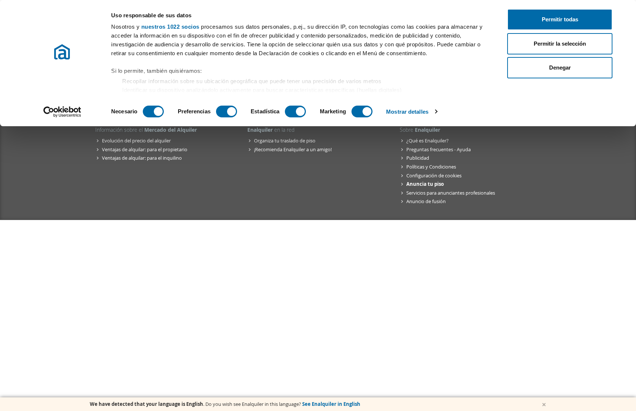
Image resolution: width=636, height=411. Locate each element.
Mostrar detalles (407, 112)
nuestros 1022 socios (170, 27)
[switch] (226, 111)
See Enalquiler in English (331, 404)
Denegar (560, 67)
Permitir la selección (560, 43)
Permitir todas (560, 19)
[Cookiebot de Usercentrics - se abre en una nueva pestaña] (62, 111)
